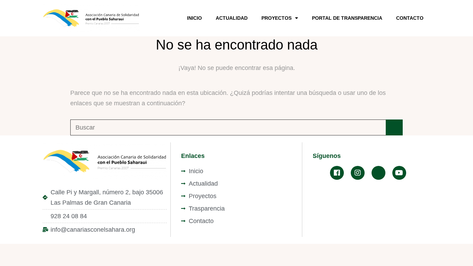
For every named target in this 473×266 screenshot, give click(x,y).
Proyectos (276, 18)
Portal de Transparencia (347, 18)
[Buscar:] (236, 127)
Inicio (194, 18)
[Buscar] (394, 127)
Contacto (409, 18)
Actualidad (232, 18)
